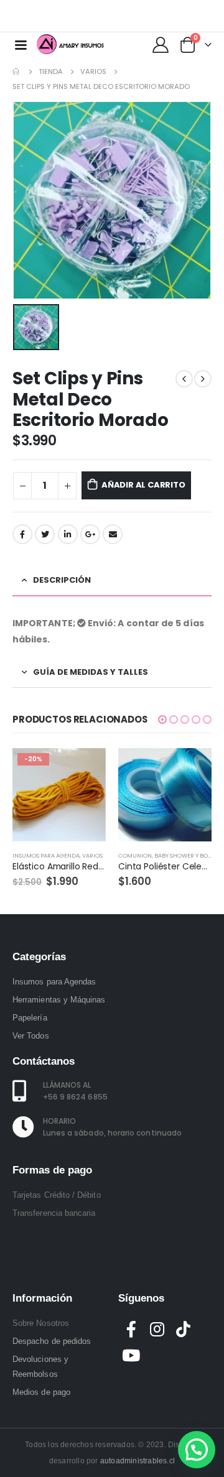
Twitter (45, 534)
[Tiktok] (214, 16)
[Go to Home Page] (16, 71)
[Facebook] (155, 16)
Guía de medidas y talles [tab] (90, 672)
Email (113, 534)
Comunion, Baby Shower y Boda (167, 855)
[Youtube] (175, 16)
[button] (162, 719)
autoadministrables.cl (137, 1460)
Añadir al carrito (143, 485)
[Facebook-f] (131, 1329)
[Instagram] (194, 16)
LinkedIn (68, 534)
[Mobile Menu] (20, 44)
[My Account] (160, 44)
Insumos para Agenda (46, 855)
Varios (92, 855)
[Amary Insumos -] (71, 44)
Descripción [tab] (62, 580)
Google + (90, 534)
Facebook (22, 534)
